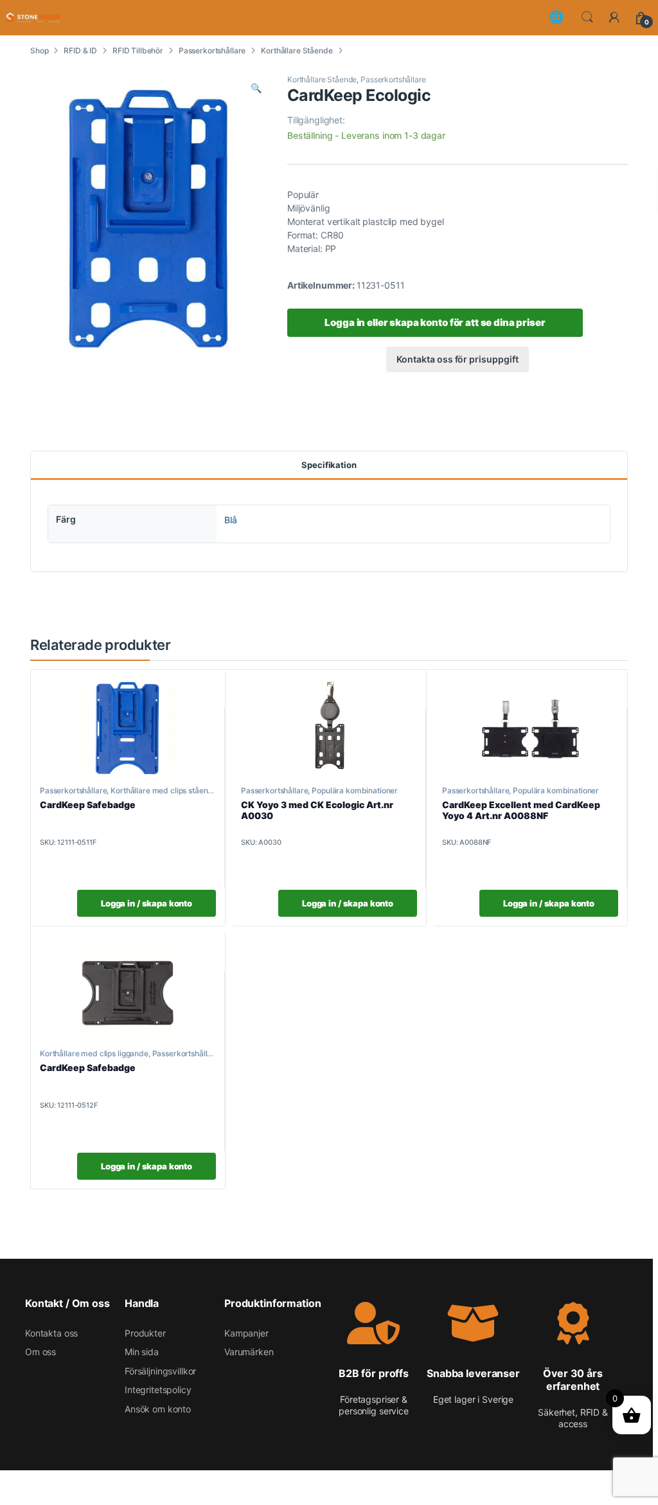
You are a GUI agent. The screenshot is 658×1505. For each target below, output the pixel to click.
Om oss (40, 1351)
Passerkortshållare (212, 50)
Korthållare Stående (296, 50)
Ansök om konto (158, 1408)
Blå (230, 519)
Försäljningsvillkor (160, 1370)
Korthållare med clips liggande (94, 1053)
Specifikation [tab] (329, 465)
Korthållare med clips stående (164, 790)
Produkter (145, 1333)
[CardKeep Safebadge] (128, 729)
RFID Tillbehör (137, 50)
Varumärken (249, 1351)
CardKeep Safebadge (88, 804)
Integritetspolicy (158, 1389)
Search (587, 17)
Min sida (142, 1351)
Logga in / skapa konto (146, 903)
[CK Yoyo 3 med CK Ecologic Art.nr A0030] (329, 729)
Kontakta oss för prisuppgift (457, 359)
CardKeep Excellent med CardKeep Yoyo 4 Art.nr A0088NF (521, 810)
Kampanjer (246, 1333)
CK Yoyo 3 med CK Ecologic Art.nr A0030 (317, 810)
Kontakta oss (51, 1333)
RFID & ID (80, 50)
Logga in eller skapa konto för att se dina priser (435, 322)
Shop (39, 50)
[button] (256, 88)
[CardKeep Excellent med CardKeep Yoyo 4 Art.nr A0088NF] (530, 729)
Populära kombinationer (355, 790)
